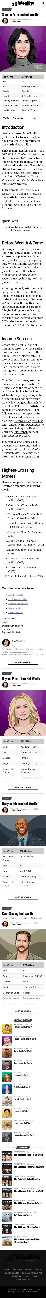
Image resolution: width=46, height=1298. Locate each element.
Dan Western (16, 21)
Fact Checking (16, 1276)
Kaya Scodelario (15, 612)
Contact (38, 1269)
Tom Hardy (14, 424)
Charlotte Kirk (15, 608)
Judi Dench (21, 432)
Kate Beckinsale (15, 594)
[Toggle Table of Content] (32, 119)
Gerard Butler (22, 421)
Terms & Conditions (24, 1279)
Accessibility (17, 1269)
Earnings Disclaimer (12, 1273)
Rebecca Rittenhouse (18, 603)
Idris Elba (37, 421)
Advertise (28, 1269)
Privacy (26, 1276)
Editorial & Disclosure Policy (32, 1273)
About (7, 1269)
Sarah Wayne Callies (17, 599)
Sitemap (35, 1276)
